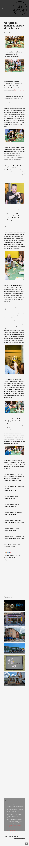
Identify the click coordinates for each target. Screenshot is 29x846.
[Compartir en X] (7, 552)
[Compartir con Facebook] (9, 552)
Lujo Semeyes (19, 90)
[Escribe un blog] (6, 552)
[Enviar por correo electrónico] (4, 552)
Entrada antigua (19, 838)
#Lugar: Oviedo (15, 555)
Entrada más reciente (11, 836)
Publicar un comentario (11, 830)
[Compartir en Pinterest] (10, 552)
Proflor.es (9, 804)
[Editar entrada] (7, 549)
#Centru (6, 555)
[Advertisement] (14, 577)
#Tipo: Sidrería (9, 560)
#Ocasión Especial (9, 557)
